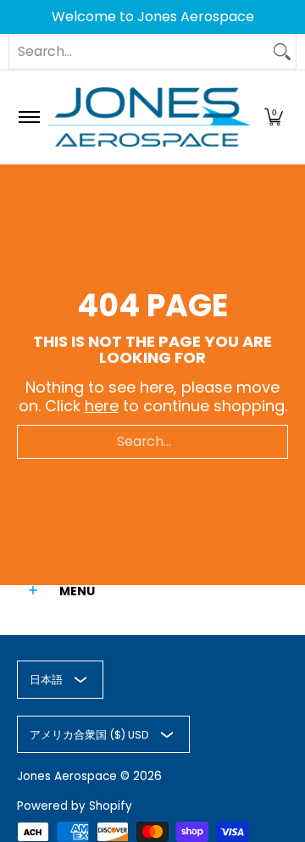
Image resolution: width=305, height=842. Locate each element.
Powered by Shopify (74, 806)
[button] (273, 117)
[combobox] (139, 52)
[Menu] (28, 117)
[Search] (282, 52)
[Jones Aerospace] (149, 117)
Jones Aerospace (67, 776)
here (102, 405)
